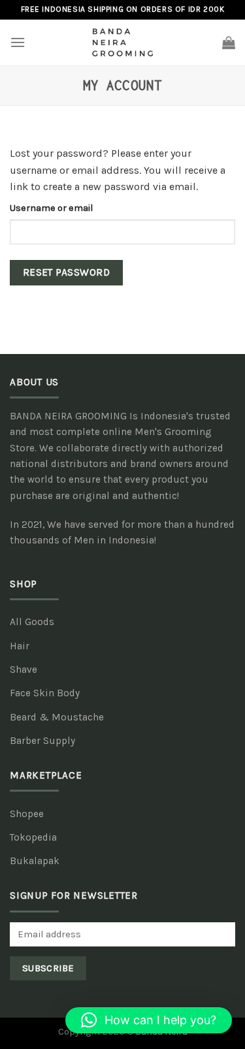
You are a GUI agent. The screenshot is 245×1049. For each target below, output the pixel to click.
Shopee (27, 814)
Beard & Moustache (57, 717)
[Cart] (228, 42)
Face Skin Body (45, 693)
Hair (19, 646)
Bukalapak (34, 861)
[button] (148, 1020)
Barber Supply (42, 741)
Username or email (51, 208)
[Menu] (17, 42)
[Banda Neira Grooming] (123, 42)
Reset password (66, 272)
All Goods (32, 622)
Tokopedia (33, 837)
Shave (23, 669)
